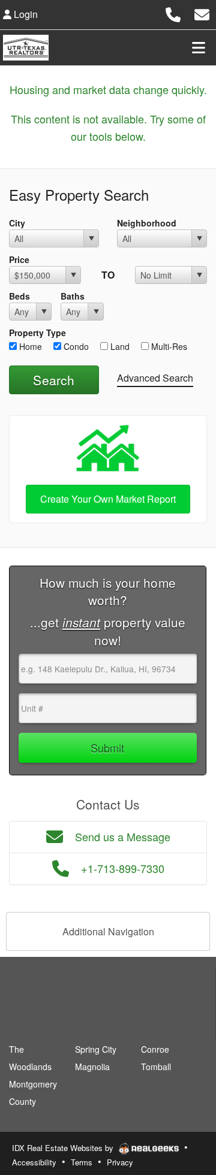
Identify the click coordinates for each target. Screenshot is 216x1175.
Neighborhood (146, 223)
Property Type (37, 333)
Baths (73, 296)
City (17, 223)
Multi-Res (168, 346)
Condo (75, 346)
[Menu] (198, 47)
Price (19, 259)
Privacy (120, 1162)
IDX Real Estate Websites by (64, 1147)
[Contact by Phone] (173, 13)
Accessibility (34, 1162)
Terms (81, 1162)
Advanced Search (155, 378)
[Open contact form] (201, 13)
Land (119, 346)
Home (29, 346)
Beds (19, 296)
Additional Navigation (108, 931)
